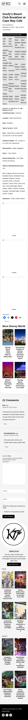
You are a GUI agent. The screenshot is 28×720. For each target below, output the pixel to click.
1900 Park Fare (4, 41)
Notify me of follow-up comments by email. (14, 507)
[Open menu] (24, 4)
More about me (13, 564)
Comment (5, 461)
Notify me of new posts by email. (14, 512)
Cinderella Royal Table (17, 54)
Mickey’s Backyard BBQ (11, 86)
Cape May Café (10, 54)
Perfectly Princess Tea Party (24, 86)
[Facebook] (3, 715)
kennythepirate (8, 25)
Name (5, 491)
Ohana (17, 86)
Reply (5, 424)
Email (5, 499)
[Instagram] (10, 715)
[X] (7, 715)
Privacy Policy (6, 711)
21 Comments (6, 29)
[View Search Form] (19, 4)
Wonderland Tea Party (23, 97)
